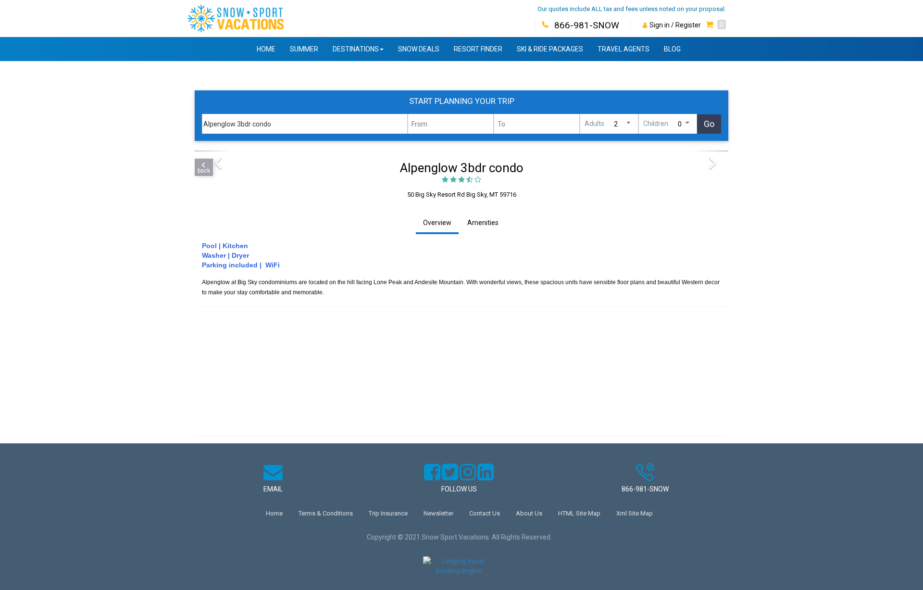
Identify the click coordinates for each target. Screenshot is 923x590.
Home (266, 49)
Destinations (356, 49)
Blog (672, 49)
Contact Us (484, 513)
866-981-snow (645, 489)
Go (709, 124)
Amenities (483, 222)
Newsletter (438, 513)
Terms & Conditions (326, 513)
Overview (437, 222)
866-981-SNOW (586, 25)
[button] (716, 25)
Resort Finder (478, 49)
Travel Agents (623, 49)
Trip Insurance (388, 513)
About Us (529, 513)
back (204, 170)
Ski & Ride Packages (550, 49)
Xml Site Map (634, 513)
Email (273, 489)
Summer (304, 49)
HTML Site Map (579, 513)
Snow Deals (418, 49)
